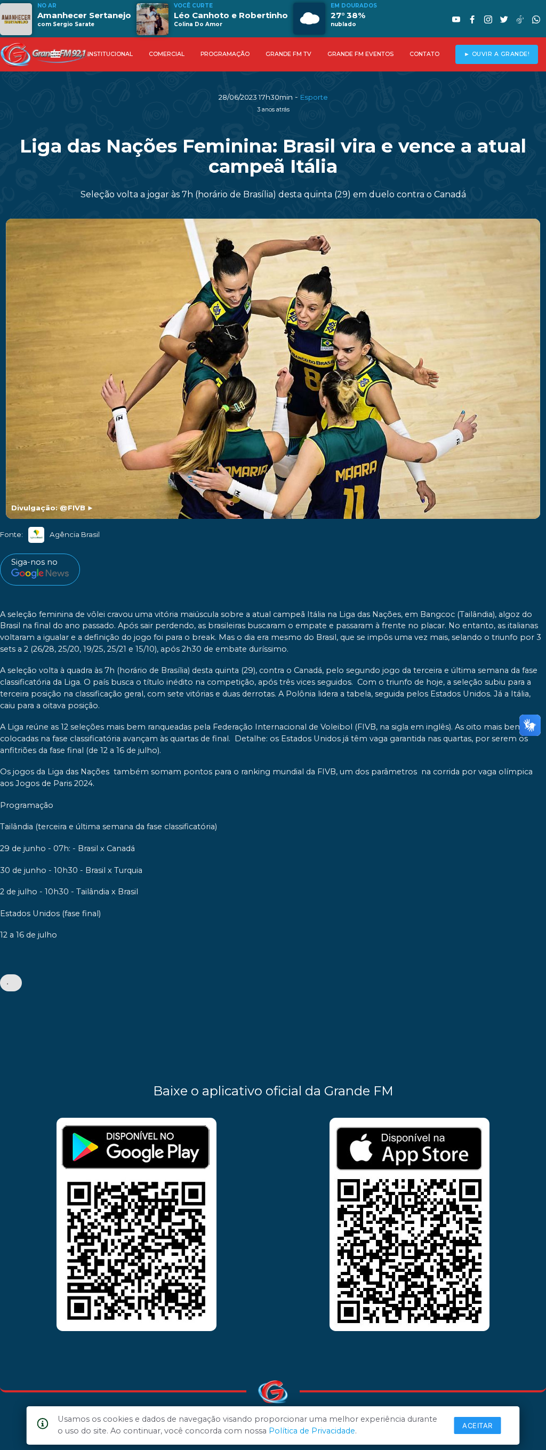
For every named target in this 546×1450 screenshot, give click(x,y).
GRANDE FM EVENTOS (360, 54)
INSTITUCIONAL (110, 54)
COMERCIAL (166, 54)
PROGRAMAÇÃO (225, 54)
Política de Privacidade (312, 1431)
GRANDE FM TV (288, 54)
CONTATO (424, 54)
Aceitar (477, 1425)
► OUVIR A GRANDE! (497, 54)
